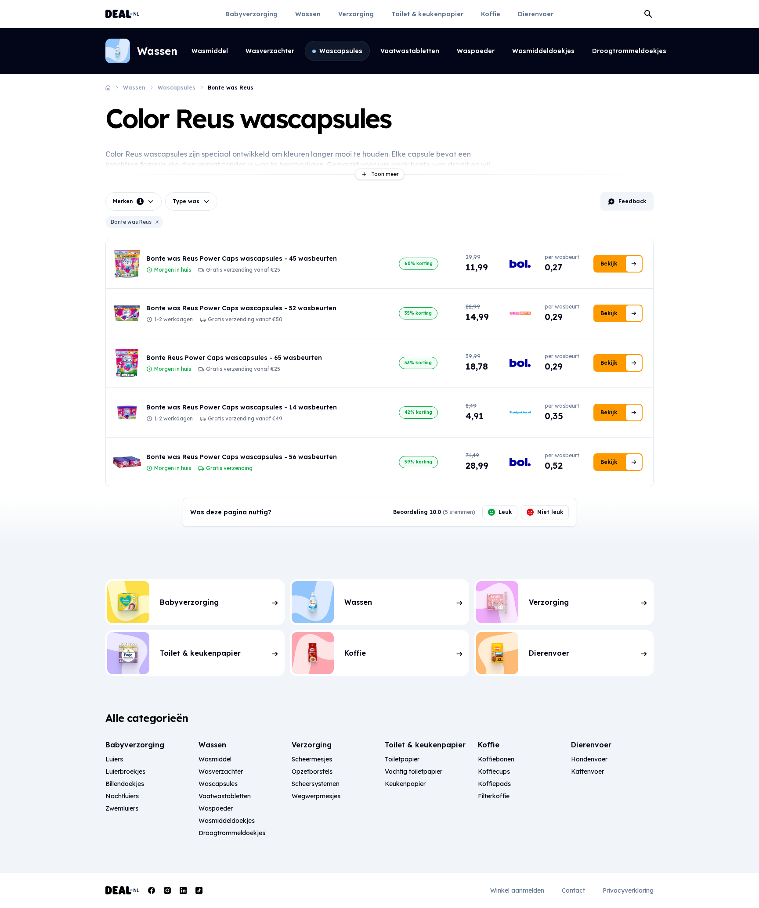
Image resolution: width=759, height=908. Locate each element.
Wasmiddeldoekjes (543, 51)
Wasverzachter (270, 51)
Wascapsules (340, 51)
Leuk (505, 512)
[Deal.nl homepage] (122, 14)
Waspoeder (476, 51)
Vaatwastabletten (409, 51)
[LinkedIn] (183, 890)
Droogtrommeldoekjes (629, 51)
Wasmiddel (210, 51)
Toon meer (385, 174)
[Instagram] (167, 890)
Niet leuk (550, 512)
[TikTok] (199, 890)
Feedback (632, 201)
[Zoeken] (648, 14)
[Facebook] (152, 890)
